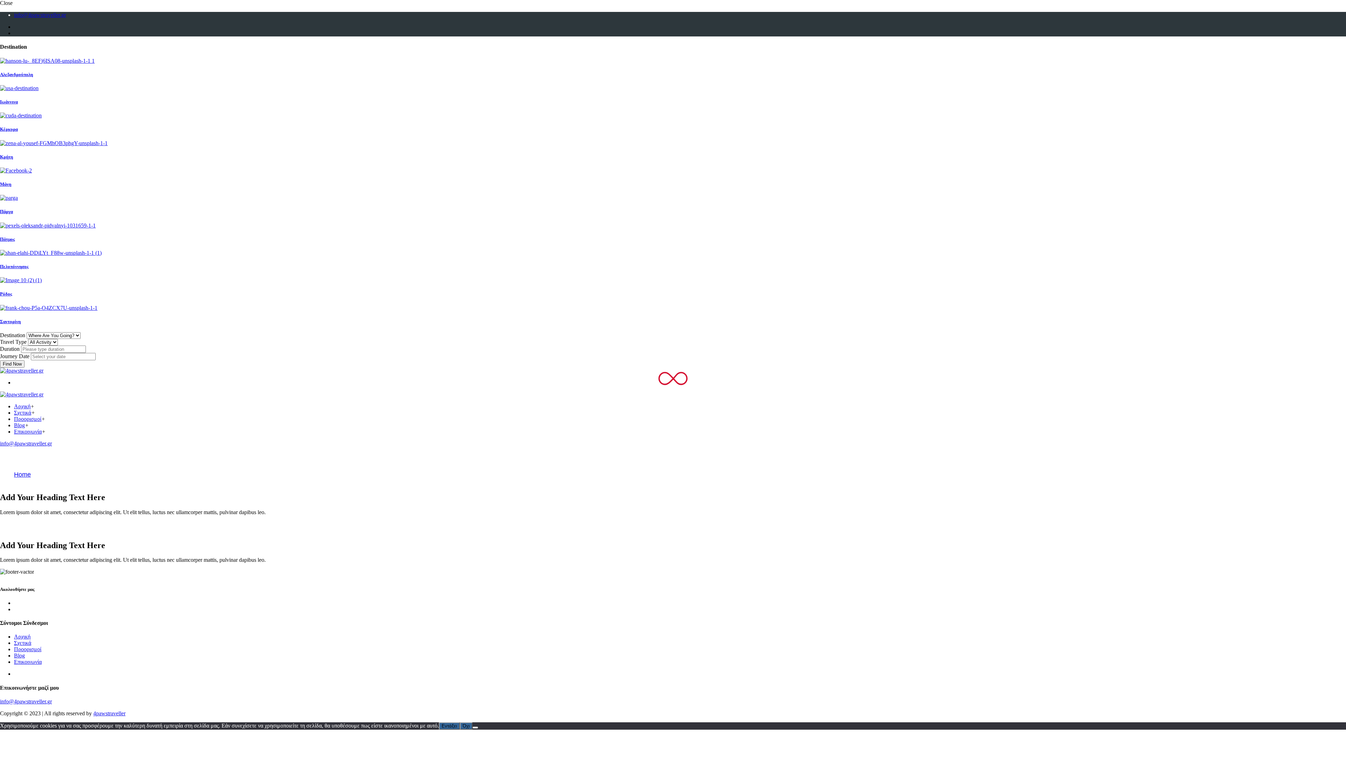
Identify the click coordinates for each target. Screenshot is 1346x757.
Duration (10, 349)
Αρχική (22, 406)
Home (22, 474)
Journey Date (14, 356)
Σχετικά (22, 413)
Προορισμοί (27, 419)
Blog (19, 425)
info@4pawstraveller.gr (40, 15)
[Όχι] (475, 728)
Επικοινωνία (28, 432)
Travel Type (13, 342)
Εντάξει (449, 726)
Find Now (12, 364)
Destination (12, 335)
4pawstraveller (109, 713)
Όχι (466, 726)
